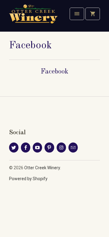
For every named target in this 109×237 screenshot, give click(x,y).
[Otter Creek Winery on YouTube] (37, 148)
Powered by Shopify (28, 178)
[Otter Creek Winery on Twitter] (13, 148)
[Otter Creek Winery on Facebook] (25, 148)
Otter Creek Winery (42, 167)
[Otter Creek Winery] (33, 18)
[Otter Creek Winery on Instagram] (61, 148)
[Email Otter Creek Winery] (73, 148)
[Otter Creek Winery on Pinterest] (49, 148)
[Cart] (92, 14)
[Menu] (77, 14)
